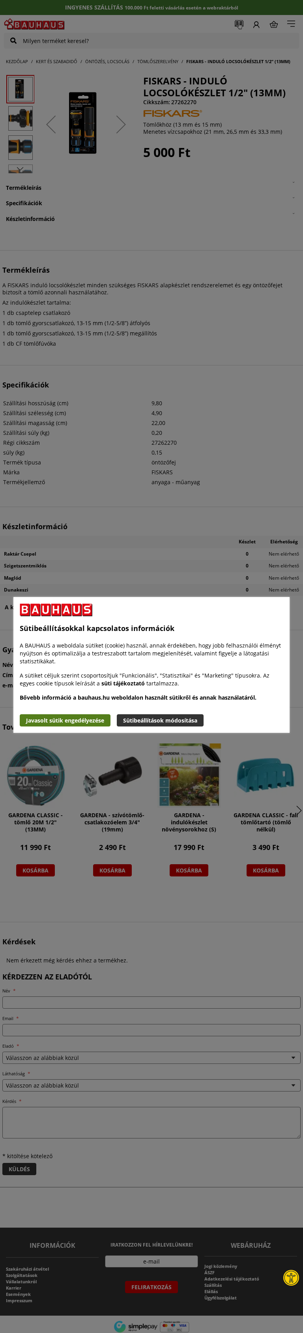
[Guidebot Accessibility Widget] (291, 1278)
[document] (151, 665)
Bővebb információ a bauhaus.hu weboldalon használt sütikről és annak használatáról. (138, 697)
